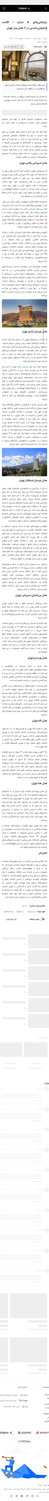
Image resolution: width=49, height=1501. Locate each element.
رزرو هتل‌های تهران (35, 139)
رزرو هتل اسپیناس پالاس (32, 209)
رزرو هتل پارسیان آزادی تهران (24, 366)
